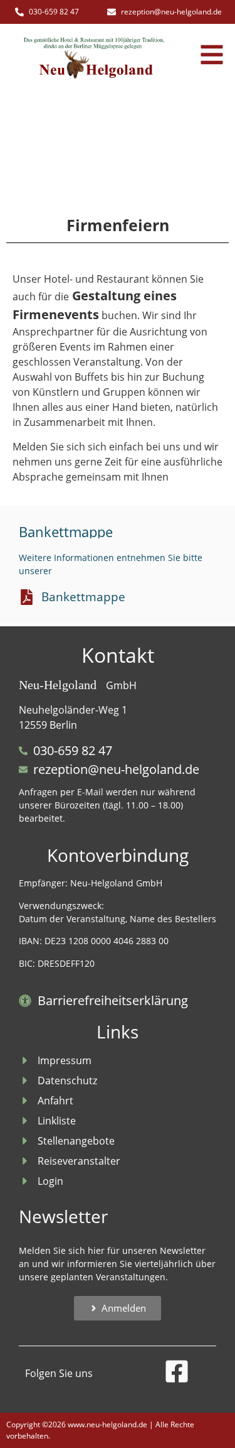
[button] (212, 54)
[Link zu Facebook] (176, 1371)
